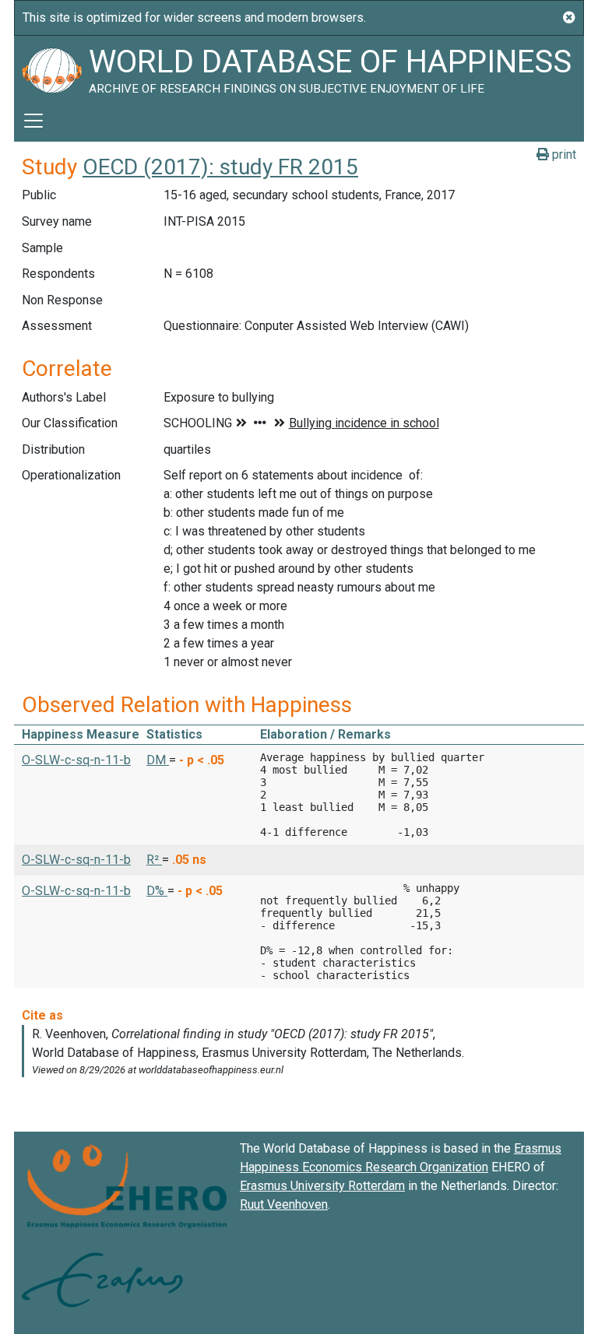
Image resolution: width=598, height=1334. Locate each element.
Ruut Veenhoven (284, 1204)
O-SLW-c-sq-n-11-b (76, 760)
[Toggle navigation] (33, 120)
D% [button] (156, 890)
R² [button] (154, 859)
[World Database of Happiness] (51, 68)
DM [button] (157, 760)
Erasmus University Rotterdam (322, 1185)
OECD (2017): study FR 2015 (220, 167)
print (562, 154)
